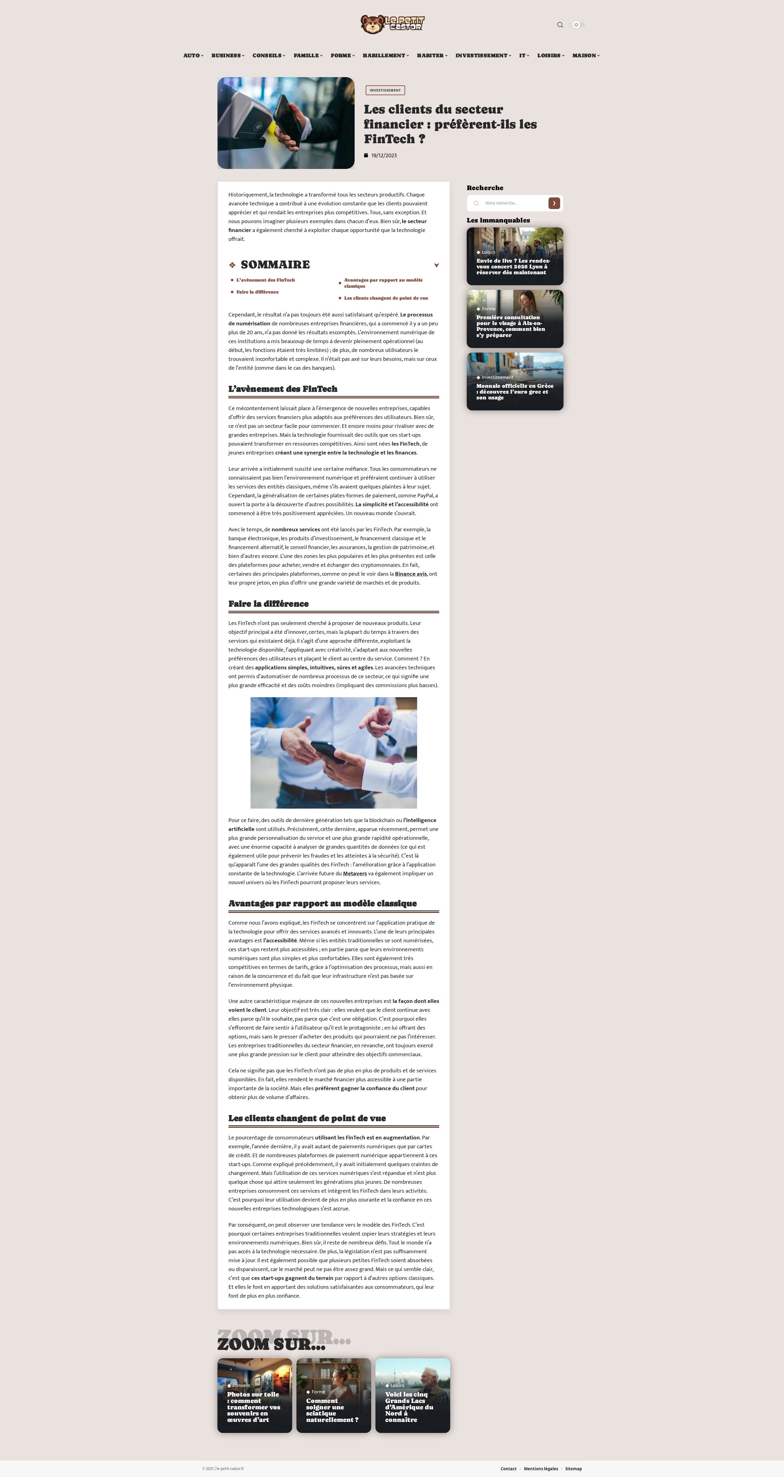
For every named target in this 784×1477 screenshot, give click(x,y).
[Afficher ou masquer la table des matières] (374, 265)
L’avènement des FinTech (265, 279)
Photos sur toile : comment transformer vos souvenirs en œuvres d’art (254, 1407)
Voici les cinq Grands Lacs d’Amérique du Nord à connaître (409, 1407)
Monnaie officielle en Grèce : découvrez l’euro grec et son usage (515, 392)
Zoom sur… (271, 1344)
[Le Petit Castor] (392, 24)
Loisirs (397, 1385)
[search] (560, 25)
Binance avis (411, 574)
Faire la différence (257, 291)
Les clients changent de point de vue (386, 298)
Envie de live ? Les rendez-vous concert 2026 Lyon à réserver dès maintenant (513, 266)
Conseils (241, 1385)
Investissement (385, 90)
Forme (318, 1392)
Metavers (355, 873)
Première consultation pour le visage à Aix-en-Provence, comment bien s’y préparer (511, 326)
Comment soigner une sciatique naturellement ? (332, 1410)
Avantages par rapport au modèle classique (383, 283)
